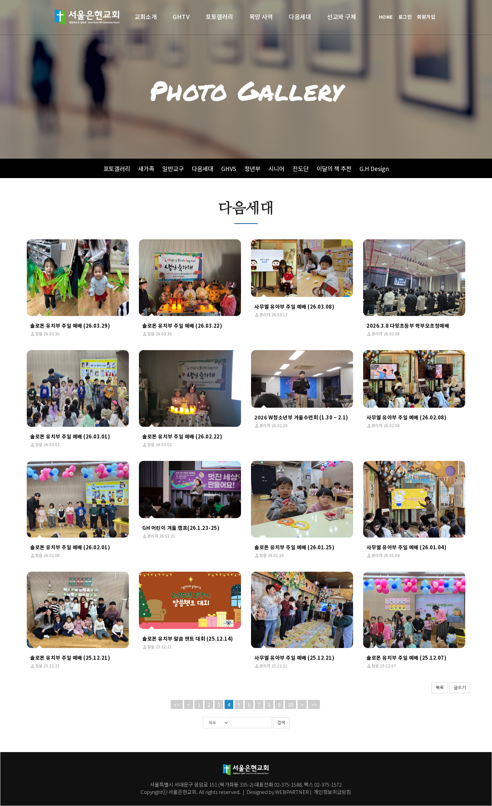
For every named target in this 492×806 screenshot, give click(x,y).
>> (314, 704)
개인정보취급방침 (332, 791)
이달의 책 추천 (334, 168)
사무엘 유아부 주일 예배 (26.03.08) (294, 306)
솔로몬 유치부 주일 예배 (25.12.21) (70, 657)
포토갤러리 (116, 168)
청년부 (252, 168)
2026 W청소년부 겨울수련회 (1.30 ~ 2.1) (301, 417)
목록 (440, 687)
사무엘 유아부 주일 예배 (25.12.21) (294, 657)
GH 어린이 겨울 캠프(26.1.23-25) (181, 527)
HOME (386, 16)
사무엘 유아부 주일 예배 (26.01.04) (406, 547)
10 (290, 704)
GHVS (228, 168)
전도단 (301, 168)
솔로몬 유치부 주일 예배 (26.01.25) (294, 547)
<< (177, 704)
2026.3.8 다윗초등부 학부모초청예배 (407, 325)
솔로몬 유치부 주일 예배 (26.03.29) (70, 325)
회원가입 (426, 16)
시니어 (276, 168)
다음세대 (202, 168)
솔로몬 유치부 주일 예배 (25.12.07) (406, 657)
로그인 (405, 16)
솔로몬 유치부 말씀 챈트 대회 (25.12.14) (187, 638)
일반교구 (173, 168)
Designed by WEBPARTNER (277, 791)
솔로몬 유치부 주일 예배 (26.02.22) (182, 436)
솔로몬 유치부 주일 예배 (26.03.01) (70, 436)
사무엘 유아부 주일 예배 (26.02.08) (406, 417)
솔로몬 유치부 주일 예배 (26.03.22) (182, 325)
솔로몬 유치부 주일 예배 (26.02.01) (70, 547)
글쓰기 (460, 687)
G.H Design (374, 168)
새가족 (146, 168)
